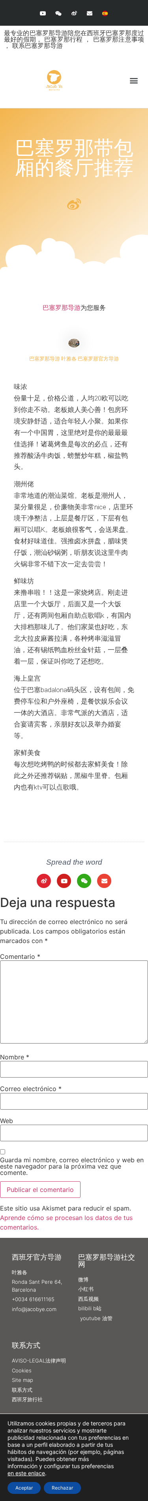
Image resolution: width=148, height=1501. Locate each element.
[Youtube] (43, 13)
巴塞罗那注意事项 (118, 39)
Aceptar (24, 1488)
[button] (133, 80)
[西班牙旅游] (104, 13)
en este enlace (26, 1473)
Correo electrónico (31, 1088)
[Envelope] (89, 13)
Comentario (20, 956)
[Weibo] (74, 13)
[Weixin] (58, 13)
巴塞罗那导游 (62, 307)
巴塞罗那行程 (64, 39)
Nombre (14, 1057)
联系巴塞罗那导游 (37, 45)
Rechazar (62, 1488)
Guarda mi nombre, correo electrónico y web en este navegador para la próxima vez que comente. (72, 1166)
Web (6, 1121)
